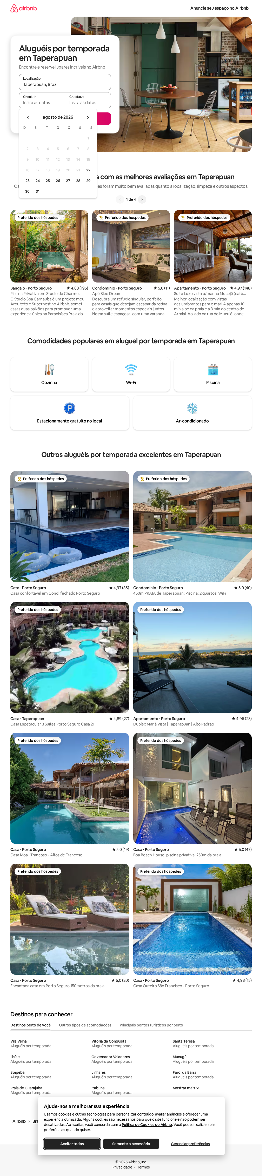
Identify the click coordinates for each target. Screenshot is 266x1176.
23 (27, 180)
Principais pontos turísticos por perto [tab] (151, 1025)
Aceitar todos (72, 1143)
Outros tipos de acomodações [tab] (85, 1025)
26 (58, 180)
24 (38, 180)
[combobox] (65, 84)
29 (88, 180)
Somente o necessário (131, 1143)
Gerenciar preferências (190, 1143)
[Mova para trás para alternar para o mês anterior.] (28, 117)
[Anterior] (120, 199)
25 (48, 180)
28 (78, 180)
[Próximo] (142, 199)
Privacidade (122, 1167)
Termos (143, 1167)
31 (37, 191)
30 (27, 191)
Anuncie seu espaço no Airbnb (219, 8)
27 (68, 180)
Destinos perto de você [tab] (30, 1025)
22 (88, 170)
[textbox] (42, 102)
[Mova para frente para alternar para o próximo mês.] (87, 117)
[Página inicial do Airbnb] (23, 8)
